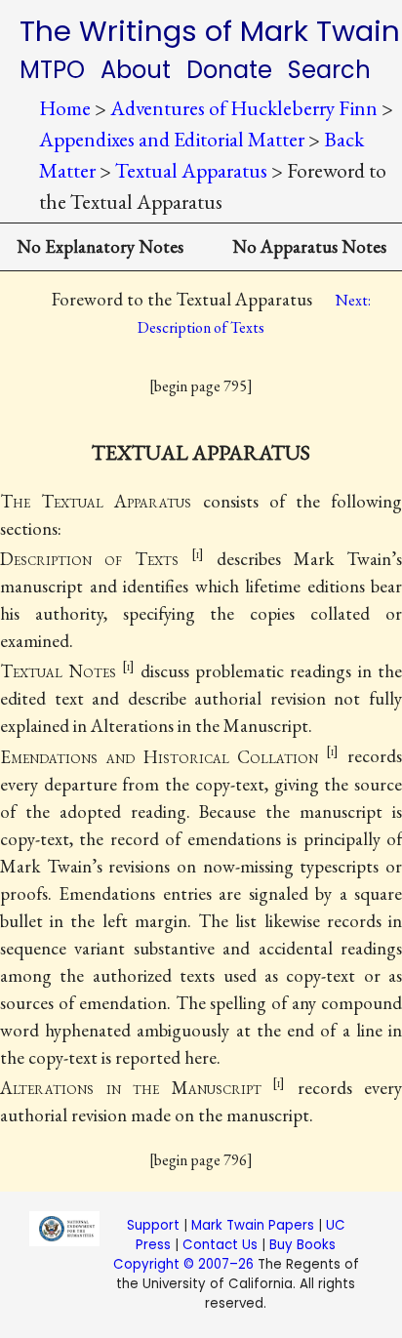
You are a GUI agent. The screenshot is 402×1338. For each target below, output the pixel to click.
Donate (229, 70)
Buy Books (302, 1245)
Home (65, 108)
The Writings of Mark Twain (210, 31)
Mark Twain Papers (252, 1225)
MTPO (52, 70)
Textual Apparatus (191, 170)
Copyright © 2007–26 (183, 1264)
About (135, 70)
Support (153, 1225)
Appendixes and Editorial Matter (171, 139)
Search (329, 70)
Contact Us (220, 1245)
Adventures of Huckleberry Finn (244, 108)
